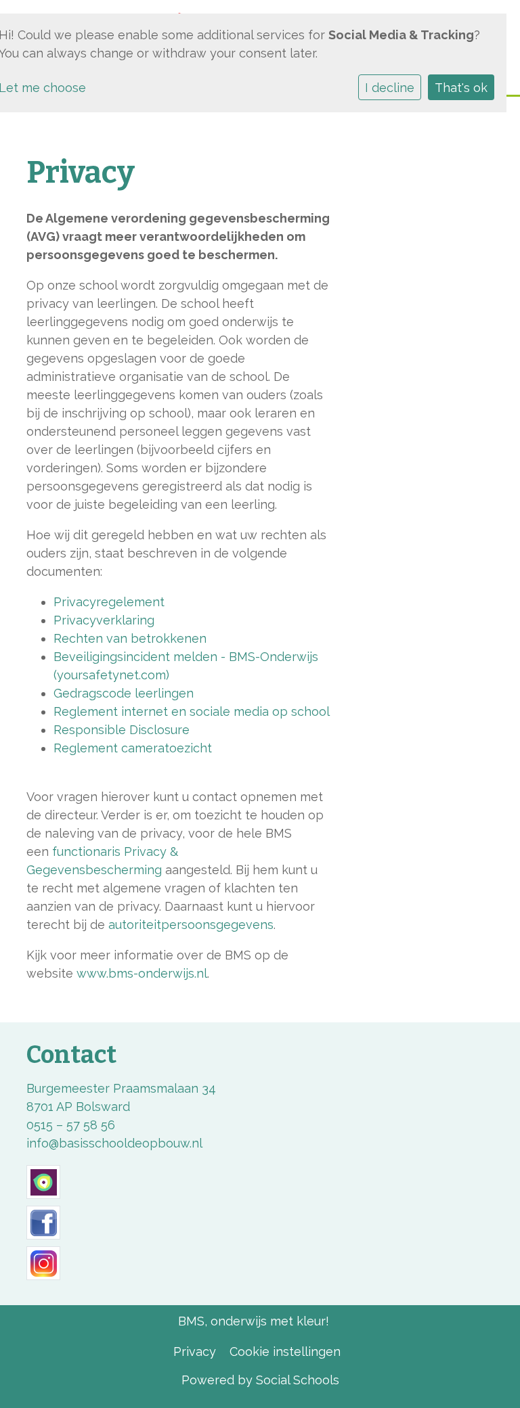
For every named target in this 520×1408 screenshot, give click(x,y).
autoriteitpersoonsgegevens (191, 924)
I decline (389, 88)
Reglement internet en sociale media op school (191, 711)
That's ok (461, 88)
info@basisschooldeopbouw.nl (114, 1143)
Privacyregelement (109, 602)
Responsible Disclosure (121, 730)
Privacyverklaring (103, 620)
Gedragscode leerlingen (123, 693)
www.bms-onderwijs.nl (142, 973)
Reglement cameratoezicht (132, 748)
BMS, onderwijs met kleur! (253, 1321)
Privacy (194, 1351)
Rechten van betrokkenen (130, 638)
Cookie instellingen (285, 1351)
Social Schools (297, 1380)
